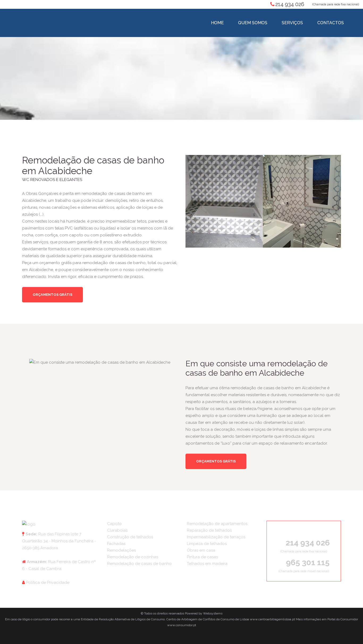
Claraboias (117, 530)
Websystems (212, 613)
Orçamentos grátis (52, 295)
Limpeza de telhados (207, 543)
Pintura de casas (202, 557)
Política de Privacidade (47, 582)
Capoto (114, 523)
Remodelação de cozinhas (132, 557)
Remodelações (121, 550)
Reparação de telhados (209, 530)
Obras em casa (201, 550)
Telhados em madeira (207, 563)
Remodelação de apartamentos (217, 523)
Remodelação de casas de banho (139, 563)
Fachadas (116, 543)
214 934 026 (289, 4)
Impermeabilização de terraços (216, 537)
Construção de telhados (130, 537)
